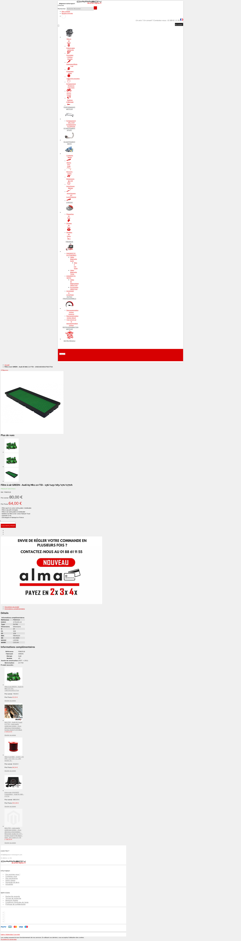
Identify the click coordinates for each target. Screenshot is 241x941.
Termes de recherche (13, 898)
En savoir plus (12, 939)
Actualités (9, 884)
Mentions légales (11, 900)
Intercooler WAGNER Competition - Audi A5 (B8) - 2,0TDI (14, 794)
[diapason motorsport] (88, 3)
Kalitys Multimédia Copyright (10, 934)
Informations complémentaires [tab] (15, 609)
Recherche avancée (12, 896)
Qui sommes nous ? (12, 874)
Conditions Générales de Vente (16, 902)
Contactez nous (11, 876)
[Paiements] (15, 928)
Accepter (4, 939)
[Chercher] (95, 8)
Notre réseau (10, 880)
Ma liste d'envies (67, 13)
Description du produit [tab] (12, 607)
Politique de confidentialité (15, 904)
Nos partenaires (11, 878)
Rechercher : (62, 9)
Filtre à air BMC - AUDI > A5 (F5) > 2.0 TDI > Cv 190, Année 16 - (14, 758)
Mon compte (66, 11)
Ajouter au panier (10, 701)
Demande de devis (12, 882)
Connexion (64, 16)
